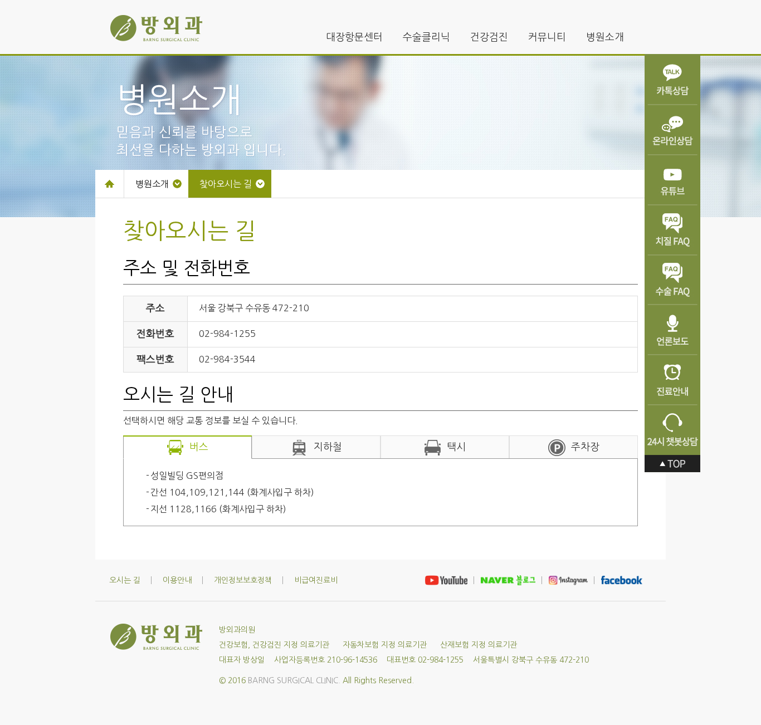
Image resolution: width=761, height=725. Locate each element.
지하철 (328, 447)
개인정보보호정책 (243, 580)
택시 (456, 447)
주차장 (585, 447)
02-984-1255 (227, 333)
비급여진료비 (316, 580)
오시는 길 (124, 580)
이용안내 (177, 580)
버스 (198, 447)
